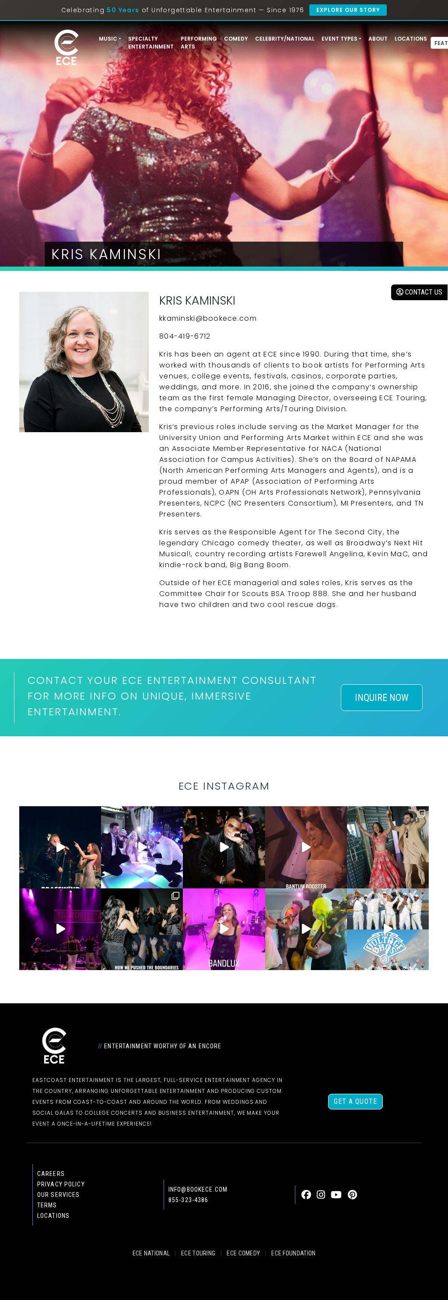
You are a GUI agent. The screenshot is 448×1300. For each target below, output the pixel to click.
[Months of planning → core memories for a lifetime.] (60, 929)
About (378, 38)
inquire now (382, 697)
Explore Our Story (348, 10)
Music (108, 38)
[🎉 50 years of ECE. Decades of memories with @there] (388, 929)
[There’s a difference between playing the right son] (306, 847)
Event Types (339, 38)
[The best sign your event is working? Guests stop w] (142, 847)
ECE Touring (198, 1253)
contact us (422, 292)
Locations (411, 38)
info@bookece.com (198, 1189)
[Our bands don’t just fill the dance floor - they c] (306, 929)
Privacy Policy (61, 1184)
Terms (47, 1205)
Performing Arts (199, 42)
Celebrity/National (285, 38)
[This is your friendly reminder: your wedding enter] (388, 847)
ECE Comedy (243, 1253)
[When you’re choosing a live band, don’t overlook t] (60, 847)
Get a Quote (355, 1101)
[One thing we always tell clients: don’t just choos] (224, 929)
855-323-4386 (188, 1199)
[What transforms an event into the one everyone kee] (142, 929)
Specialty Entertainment (151, 42)
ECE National (151, 1253)
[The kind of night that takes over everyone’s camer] (224, 847)
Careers (51, 1173)
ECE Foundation (293, 1253)
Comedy (236, 38)
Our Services (58, 1194)
